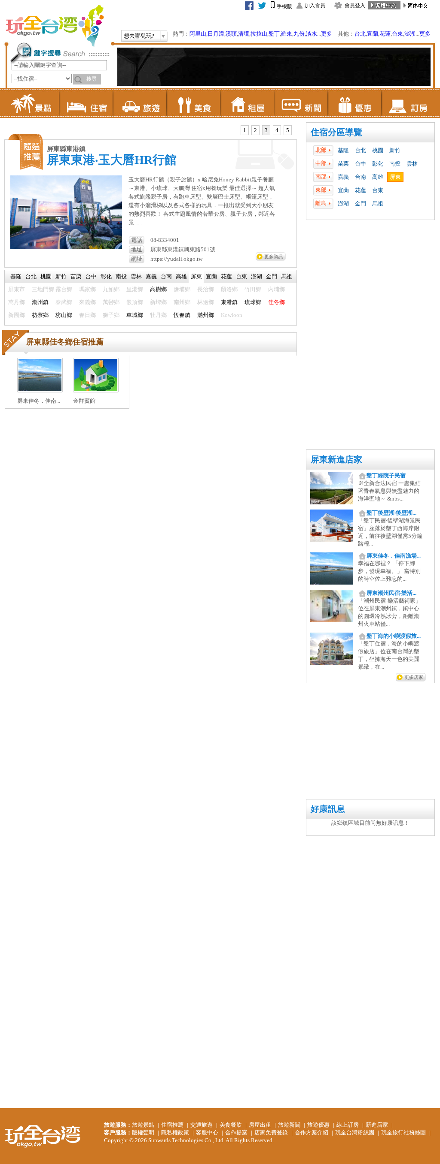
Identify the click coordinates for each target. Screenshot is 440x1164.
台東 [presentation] (241, 276)
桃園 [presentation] (46, 276)
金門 (360, 203)
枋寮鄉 (40, 315)
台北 (360, 33)
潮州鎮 (40, 302)
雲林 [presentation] (136, 276)
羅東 (286, 33)
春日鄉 (87, 315)
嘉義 (343, 177)
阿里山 (197, 33)
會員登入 (355, 6)
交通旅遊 (201, 1125)
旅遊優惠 (318, 1125)
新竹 (394, 150)
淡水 (311, 33)
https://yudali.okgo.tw (176, 259)
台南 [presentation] (166, 276)
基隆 (343, 150)
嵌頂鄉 (134, 302)
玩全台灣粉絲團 (354, 1132)
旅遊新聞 (289, 1125)
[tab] (245, 130)
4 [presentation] (276, 130)
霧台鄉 (63, 289)
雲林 (412, 163)
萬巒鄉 (111, 302)
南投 (394, 163)
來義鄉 (87, 302)
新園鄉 (16, 315)
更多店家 (413, 677)
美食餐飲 (231, 1125)
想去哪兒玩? (139, 36)
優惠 (354, 103)
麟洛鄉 (229, 289)
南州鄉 (182, 302)
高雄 (377, 177)
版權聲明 (143, 1132)
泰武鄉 (63, 302)
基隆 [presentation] (15, 276)
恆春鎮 (182, 315)
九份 (299, 33)
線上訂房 (347, 1125)
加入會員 (315, 6)
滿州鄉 (205, 315)
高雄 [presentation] (181, 276)
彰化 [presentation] (106, 276)
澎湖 (410, 33)
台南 (360, 177)
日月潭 (216, 33)
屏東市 (16, 289)
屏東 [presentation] (196, 276)
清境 (243, 33)
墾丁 (274, 33)
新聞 (300, 103)
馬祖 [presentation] (286, 276)
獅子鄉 (111, 315)
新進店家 (377, 1125)
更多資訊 (273, 256)
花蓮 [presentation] (226, 276)
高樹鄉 (158, 289)
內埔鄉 (276, 289)
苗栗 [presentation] (76, 276)
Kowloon (231, 315)
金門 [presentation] (271, 276)
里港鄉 (134, 289)
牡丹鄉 (158, 315)
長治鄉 (205, 289)
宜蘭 (372, 33)
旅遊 (139, 103)
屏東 (395, 177)
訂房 (408, 103)
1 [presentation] (244, 130)
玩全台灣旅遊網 (54, 25)
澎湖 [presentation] (256, 276)
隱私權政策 (175, 1132)
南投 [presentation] (121, 276)
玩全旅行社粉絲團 (403, 1132)
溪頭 (231, 33)
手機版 (284, 6)
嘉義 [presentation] (151, 276)
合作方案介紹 (311, 1132)
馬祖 (377, 203)
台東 (397, 33)
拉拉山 (259, 33)
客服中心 (207, 1132)
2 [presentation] (255, 130)
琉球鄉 (252, 302)
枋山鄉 (63, 315)
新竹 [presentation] (61, 276)
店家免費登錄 (271, 1132)
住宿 (86, 103)
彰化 (377, 163)
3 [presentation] (266, 130)
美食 (193, 103)
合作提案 (236, 1132)
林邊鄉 (205, 302)
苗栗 (343, 163)
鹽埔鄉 (182, 289)
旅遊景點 (143, 1125)
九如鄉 (111, 289)
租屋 (247, 103)
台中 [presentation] (91, 276)
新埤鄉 (158, 302)
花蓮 (385, 33)
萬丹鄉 (16, 302)
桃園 (377, 150)
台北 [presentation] (31, 276)
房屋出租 (260, 1125)
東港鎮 (229, 302)
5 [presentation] (287, 130)
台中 (360, 163)
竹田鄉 (252, 289)
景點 (32, 103)
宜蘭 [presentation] (211, 276)
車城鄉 (134, 315)
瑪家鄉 (87, 289)
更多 (326, 33)
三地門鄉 (43, 289)
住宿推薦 (172, 1125)
